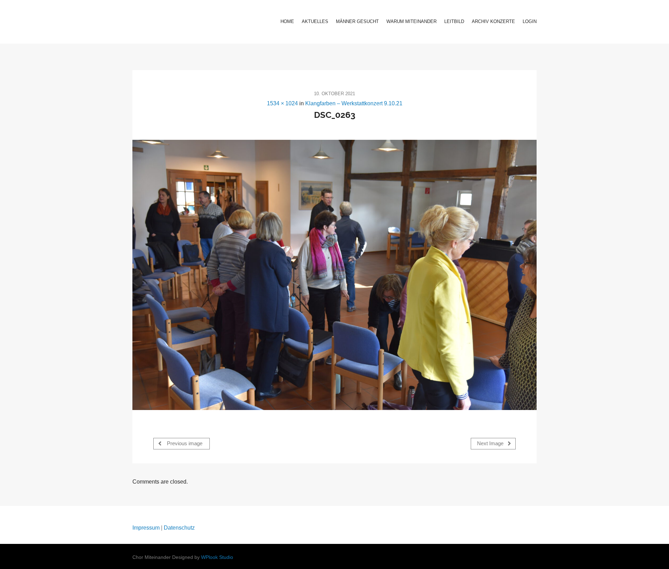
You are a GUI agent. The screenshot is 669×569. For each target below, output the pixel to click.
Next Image (491, 443)
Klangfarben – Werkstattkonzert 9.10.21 (353, 103)
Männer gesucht (357, 21)
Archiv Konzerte (493, 21)
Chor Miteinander (176, 22)
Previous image (184, 443)
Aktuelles (315, 21)
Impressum (146, 528)
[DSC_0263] (334, 275)
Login (530, 21)
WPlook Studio (217, 557)
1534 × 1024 (282, 103)
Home (287, 21)
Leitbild (454, 21)
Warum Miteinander (411, 21)
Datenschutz (179, 528)
